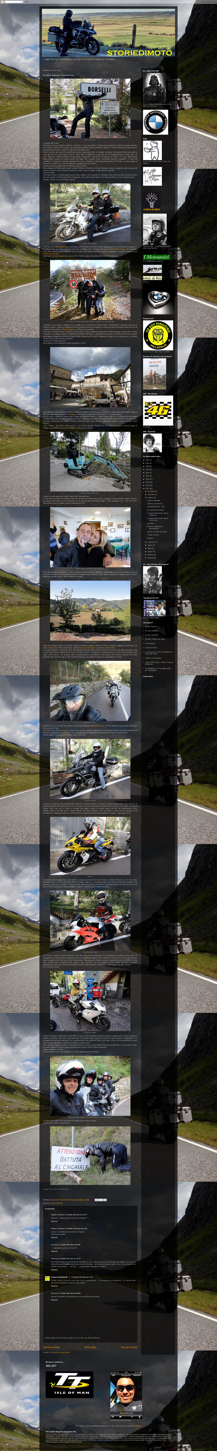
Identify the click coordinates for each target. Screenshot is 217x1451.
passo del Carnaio (89, 648)
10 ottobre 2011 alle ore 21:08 (76, 1229)
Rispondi (54, 1221)
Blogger (138, 1426)
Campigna (63, 730)
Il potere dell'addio (153, 500)
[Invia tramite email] (96, 1200)
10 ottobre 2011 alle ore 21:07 (76, 1215)
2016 (148, 473)
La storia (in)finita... (152, 631)
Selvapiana (73, 414)
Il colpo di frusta (153, 535)
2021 (148, 460)
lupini (95, 336)
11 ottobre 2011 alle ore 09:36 (69, 1245)
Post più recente (51, 1347)
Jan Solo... (151, 523)
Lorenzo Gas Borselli (59, 1277)
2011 (148, 489)
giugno (150, 551)
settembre (151, 542)
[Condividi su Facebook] (103, 1200)
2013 (148, 482)
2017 (148, 470)
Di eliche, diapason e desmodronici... (154, 527)
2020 (148, 463)
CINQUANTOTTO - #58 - (156, 507)
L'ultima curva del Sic (155, 504)
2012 (148, 485)
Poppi (103, 251)
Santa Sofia (110, 648)
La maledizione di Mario (155, 510)
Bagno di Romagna (61, 247)
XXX (45, 157)
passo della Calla (98, 726)
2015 (148, 476)
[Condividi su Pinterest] (105, 1200)
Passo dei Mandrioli (51, 254)
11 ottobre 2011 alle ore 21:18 (69, 1259)
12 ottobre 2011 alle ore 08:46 (69, 1293)
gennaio (151, 558)
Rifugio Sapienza (69, 329)
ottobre (150, 498)
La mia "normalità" (151, 635)
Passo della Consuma (118, 249)
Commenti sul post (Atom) (60, 1352)
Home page (90, 1347)
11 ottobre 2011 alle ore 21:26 (82, 1277)
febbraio (151, 555)
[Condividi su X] (100, 1200)
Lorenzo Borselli (56, 1203)
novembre (151, 494)
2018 (148, 466)
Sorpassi (150, 538)
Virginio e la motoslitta (153, 658)
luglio (150, 548)
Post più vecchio (129, 1347)
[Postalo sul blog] (98, 1200)
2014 (148, 479)
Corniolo (48, 730)
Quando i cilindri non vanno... (157, 532)
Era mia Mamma (151, 626)
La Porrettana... (150, 643)
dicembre (151, 491)
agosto (150, 545)
